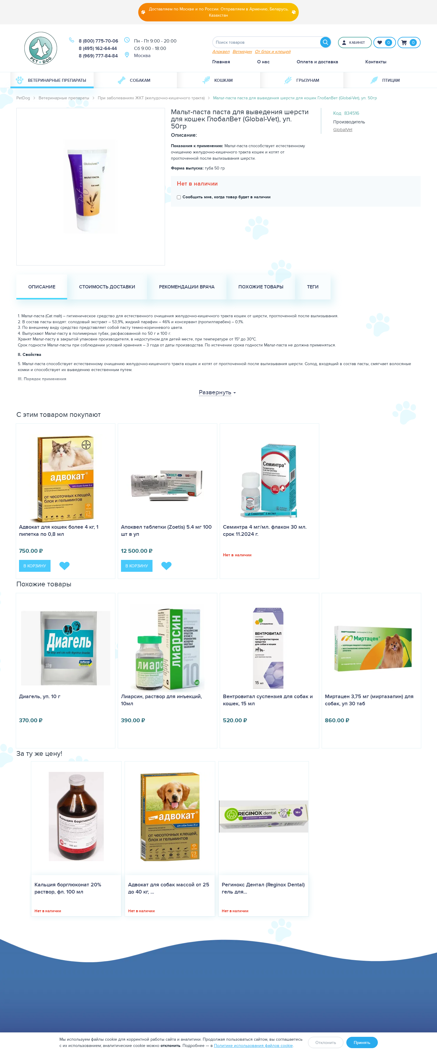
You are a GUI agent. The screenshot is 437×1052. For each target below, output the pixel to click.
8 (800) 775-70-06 (98, 40)
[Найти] (325, 42)
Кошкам (223, 80)
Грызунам (307, 80)
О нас (263, 61)
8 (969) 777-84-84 (98, 55)
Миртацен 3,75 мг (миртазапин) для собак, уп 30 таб (369, 700)
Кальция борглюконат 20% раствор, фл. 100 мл (67, 888)
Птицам (391, 80)
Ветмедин (242, 51)
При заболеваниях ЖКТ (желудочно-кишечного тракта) (151, 98)
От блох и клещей (272, 51)
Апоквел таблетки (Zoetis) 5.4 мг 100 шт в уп (166, 530)
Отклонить (325, 1042)
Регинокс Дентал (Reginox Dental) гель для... (263, 888)
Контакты (375, 61)
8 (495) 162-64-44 (98, 48)
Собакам (140, 80)
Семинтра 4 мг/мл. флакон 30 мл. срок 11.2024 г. (264, 530)
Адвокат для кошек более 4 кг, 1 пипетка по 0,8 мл (58, 530)
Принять (362, 1042)
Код (337, 113)
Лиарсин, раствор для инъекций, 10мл (161, 700)
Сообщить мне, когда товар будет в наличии (227, 197)
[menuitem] (52, 80)
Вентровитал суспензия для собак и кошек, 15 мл (268, 700)
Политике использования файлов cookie (253, 1045)
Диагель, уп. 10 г (39, 696)
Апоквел (220, 51)
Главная (221, 61)
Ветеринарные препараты (57, 80)
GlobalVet (342, 129)
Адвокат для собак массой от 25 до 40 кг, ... (168, 888)
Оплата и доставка (317, 61)
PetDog (23, 98)
